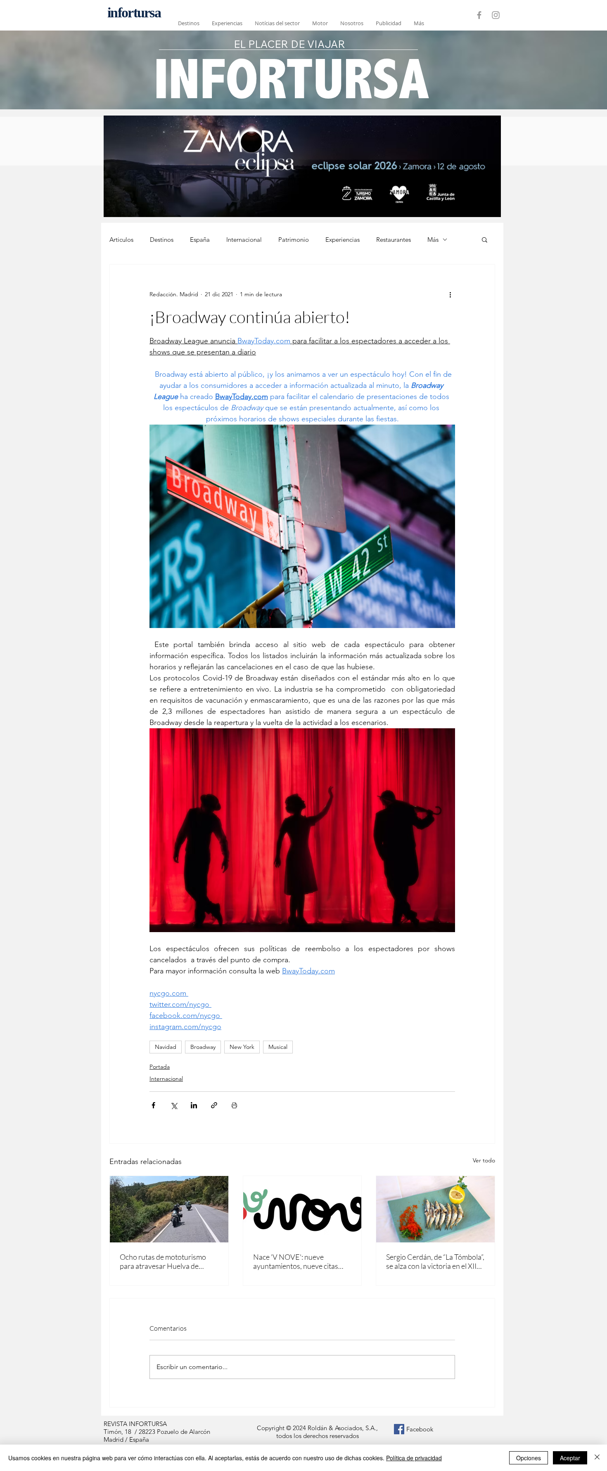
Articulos (121, 239)
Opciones (528, 1458)
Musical (277, 1047)
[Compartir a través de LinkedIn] (194, 1105)
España (200, 239)
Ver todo (484, 1160)
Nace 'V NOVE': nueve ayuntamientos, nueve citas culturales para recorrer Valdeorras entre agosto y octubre (295, 1261)
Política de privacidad (414, 1458)
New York (242, 1047)
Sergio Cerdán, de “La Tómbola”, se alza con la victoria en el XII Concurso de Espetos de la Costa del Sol (435, 1261)
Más (433, 239)
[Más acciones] (450, 294)
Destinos (161, 239)
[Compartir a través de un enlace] (214, 1105)
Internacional (244, 239)
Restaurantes (393, 239)
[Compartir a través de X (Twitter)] (174, 1105)
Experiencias (342, 239)
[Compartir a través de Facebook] (153, 1105)
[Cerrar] (597, 1457)
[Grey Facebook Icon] (479, 15)
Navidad (165, 1047)
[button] (484, 239)
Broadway (203, 1047)
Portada (159, 1066)
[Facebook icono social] (399, 1429)
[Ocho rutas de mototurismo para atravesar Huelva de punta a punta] (169, 1209)
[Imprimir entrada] (234, 1105)
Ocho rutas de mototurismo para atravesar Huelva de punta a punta (163, 1261)
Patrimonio (293, 239)
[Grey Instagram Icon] (496, 15)
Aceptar (570, 1458)
